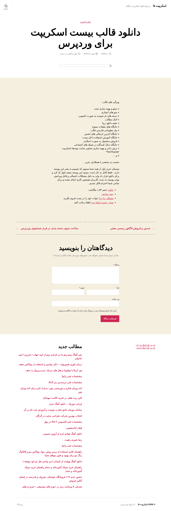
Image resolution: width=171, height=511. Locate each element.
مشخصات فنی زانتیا (72, 376)
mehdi (103, 54)
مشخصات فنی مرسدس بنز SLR (65, 382)
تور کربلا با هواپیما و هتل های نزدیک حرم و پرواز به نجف (53, 370)
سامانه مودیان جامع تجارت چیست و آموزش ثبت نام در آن (53, 409)
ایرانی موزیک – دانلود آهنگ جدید (65, 404)
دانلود (110, 189)
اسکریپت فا (159, 5)
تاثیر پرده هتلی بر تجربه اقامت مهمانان (62, 397)
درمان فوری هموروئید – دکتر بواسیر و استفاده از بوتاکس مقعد (50, 364)
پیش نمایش (107, 194)
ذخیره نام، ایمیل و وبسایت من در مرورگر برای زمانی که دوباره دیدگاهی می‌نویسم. (87, 311)
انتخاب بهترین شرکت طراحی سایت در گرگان (59, 415)
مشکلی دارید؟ (106, 198)
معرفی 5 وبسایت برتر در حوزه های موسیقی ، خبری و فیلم (52, 486)
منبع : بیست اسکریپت (102, 202)
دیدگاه (116, 265)
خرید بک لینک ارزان (145, 345)
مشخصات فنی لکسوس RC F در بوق (63, 421)
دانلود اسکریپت (85, 22)
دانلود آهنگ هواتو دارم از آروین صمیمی (62, 433)
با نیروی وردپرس (128, 504)
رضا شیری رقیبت (73, 439)
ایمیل (81, 288)
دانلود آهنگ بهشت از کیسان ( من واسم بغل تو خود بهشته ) (52, 461)
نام (117, 288)
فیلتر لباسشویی (74, 427)
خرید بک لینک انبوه (146, 347)
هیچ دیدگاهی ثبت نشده (68, 54)
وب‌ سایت (115, 299)
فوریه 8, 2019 (89, 54)
